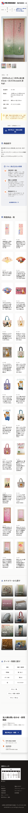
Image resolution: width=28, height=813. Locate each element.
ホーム (3, 786)
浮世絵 (7, 672)
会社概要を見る (14, 202)
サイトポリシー (18, 790)
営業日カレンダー (5, 766)
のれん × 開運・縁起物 (14, 693)
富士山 (20, 677)
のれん (12, 10)
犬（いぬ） (7, 677)
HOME (2, 9)
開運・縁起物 (20, 667)
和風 (7, 667)
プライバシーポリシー (20, 788)
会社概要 (3, 790)
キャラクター (20, 682)
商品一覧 (7, 9)
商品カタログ (18, 786)
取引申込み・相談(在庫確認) (13, 131)
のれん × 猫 (14, 689)
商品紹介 (3, 788)
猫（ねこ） (20, 672)
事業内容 (3, 793)
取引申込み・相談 (5, 797)
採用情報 (17, 793)
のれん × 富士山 (14, 697)
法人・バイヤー (5, 795)
